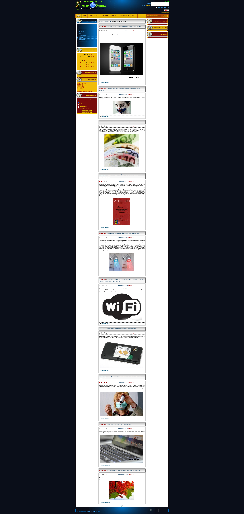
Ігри (84, 16)
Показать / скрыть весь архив (84, 91)
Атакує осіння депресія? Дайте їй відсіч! (128, 470)
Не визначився (83, 106)
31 (80, 68)
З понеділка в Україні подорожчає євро (126, 122)
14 (88, 62)
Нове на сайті (82, 26)
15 (91, 62)
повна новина (105, 82)
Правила (114, 16)
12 (84, 62)
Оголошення (124, 16)
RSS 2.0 (134, 16)
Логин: (149, 3)
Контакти (104, 16)
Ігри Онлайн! (82, 31)
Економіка (111, 122)
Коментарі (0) (131, 30)
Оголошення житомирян (84, 43)
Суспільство (111, 88)
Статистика (94, 16)
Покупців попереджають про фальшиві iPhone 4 (129, 26)
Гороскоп (81, 37)
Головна (80, 24)
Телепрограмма (82, 35)
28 (88, 66)
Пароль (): (146, 5)
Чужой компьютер (163, 7)
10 (80, 62)
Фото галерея (82, 39)
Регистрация (165, 12)
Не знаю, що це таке (84, 108)
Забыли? (148, 5)
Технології (111, 26)
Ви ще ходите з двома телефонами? (125, 329)
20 (86, 64)
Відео (80, 33)
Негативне (82, 104)
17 (80, 64)
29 (91, 66)
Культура (110, 175)
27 (86, 66)
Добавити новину (83, 29)
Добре (80, 103)
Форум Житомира (83, 41)
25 (82, 66)
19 (84, 64)
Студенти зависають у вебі (123, 424)
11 (82, 62)
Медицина (111, 233)
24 (80, 66)
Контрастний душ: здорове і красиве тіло (127, 233)
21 (88, 64)
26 (84, 66)
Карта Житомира (82, 45)
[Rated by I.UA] (154, 511)
